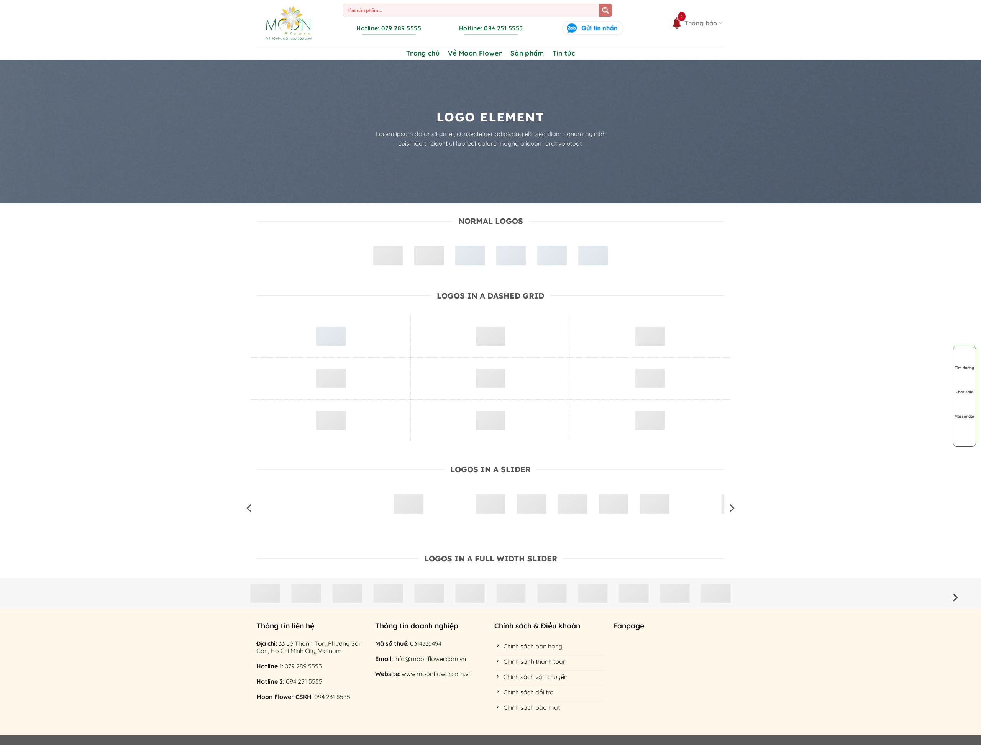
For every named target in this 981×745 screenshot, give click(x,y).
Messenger (964, 416)
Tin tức (564, 53)
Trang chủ (423, 53)
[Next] (731, 508)
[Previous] (250, 508)
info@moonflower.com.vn (430, 659)
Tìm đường (964, 367)
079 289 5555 (303, 666)
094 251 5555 (304, 681)
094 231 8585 (332, 697)
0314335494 (425, 643)
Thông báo (700, 23)
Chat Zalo (964, 392)
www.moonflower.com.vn (437, 674)
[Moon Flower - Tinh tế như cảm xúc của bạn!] (288, 23)
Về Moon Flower (475, 53)
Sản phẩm (527, 53)
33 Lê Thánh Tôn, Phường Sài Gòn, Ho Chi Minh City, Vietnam (308, 647)
